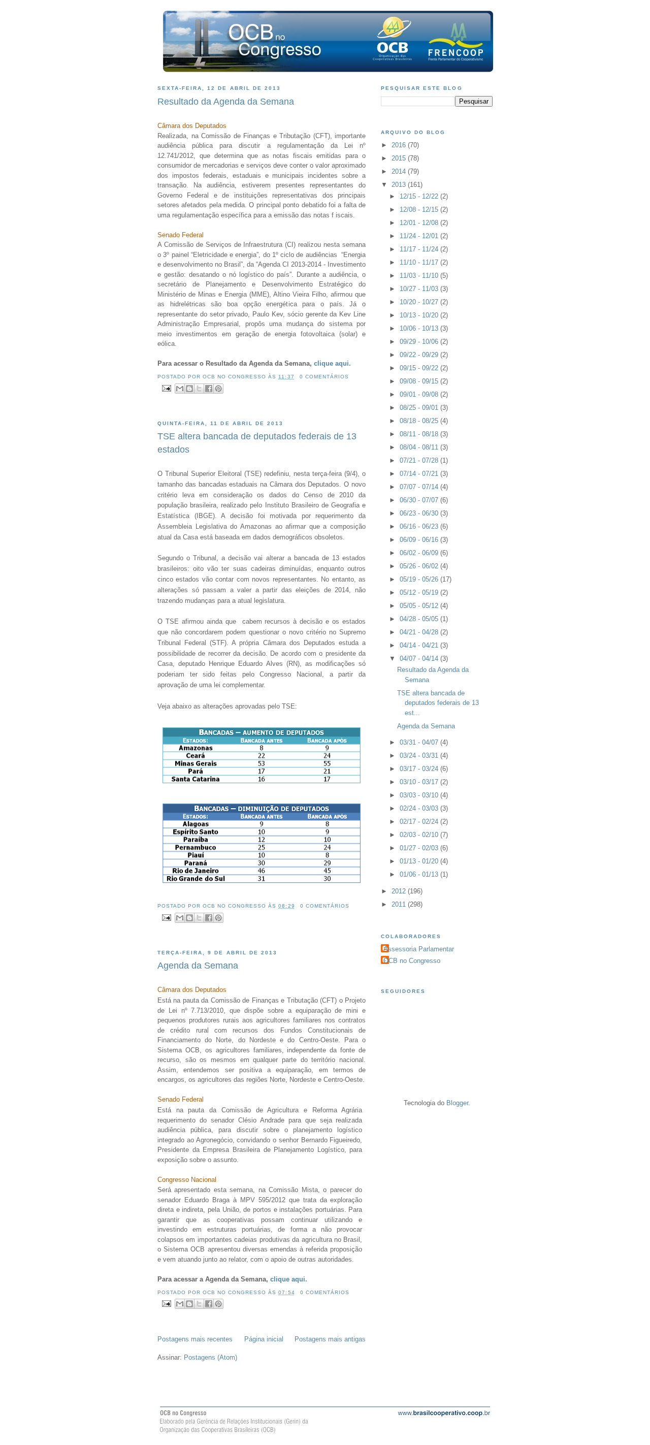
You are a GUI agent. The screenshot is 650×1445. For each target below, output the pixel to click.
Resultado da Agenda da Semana (225, 102)
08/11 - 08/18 (420, 434)
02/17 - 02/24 (420, 821)
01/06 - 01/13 (420, 874)
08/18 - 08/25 (420, 421)
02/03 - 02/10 (420, 835)
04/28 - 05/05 (420, 619)
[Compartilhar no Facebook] (209, 388)
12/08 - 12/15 (420, 209)
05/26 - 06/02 (420, 566)
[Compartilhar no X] (199, 388)
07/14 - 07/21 (420, 473)
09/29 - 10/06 (420, 341)
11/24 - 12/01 (420, 236)
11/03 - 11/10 (420, 275)
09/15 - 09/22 (420, 368)
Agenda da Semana (197, 965)
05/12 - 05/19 (420, 592)
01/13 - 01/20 (420, 861)
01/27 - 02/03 (420, 848)
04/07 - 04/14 (420, 658)
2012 (400, 891)
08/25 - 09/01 (420, 407)
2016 (400, 145)
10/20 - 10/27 (420, 302)
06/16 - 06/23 (420, 526)
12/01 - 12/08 (420, 223)
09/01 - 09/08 (420, 394)
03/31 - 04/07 (420, 742)
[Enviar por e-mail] (180, 388)
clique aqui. (333, 363)
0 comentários (324, 376)
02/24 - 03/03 (420, 808)
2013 (400, 184)
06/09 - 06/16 (420, 539)
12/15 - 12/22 (420, 196)
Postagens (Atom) (210, 1357)
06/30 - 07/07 (420, 500)
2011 (400, 904)
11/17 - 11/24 (420, 249)
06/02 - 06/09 (420, 553)
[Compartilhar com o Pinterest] (218, 388)
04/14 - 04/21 (420, 645)
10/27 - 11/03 (420, 289)
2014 (400, 171)
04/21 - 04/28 (420, 632)
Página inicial (263, 1339)
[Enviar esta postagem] (166, 388)
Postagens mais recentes (195, 1339)
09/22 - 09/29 (420, 355)
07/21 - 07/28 (420, 460)
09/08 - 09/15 (420, 381)
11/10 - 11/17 (420, 262)
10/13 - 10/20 (420, 315)
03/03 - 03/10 (420, 795)
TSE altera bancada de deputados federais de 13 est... (438, 703)
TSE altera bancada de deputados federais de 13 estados (256, 442)
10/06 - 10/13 (420, 328)
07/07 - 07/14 (420, 487)
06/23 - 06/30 (420, 513)
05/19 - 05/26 (420, 579)
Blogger (457, 1103)
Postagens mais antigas (330, 1339)
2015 (400, 158)
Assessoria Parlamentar (418, 949)
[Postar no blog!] (189, 388)
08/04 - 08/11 (420, 447)
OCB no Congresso (411, 961)
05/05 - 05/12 (420, 605)
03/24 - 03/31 (420, 755)
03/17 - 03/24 (420, 769)
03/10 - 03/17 (420, 782)
